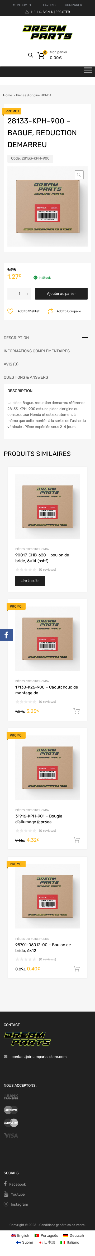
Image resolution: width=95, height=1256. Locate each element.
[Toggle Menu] (88, 72)
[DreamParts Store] (47, 38)
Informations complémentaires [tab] (37, 351)
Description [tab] (16, 337)
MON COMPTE (23, 5)
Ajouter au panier (61, 293)
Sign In (48, 12)
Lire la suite (30, 581)
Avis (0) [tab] (11, 364)
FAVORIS (49, 5)
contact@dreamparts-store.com (39, 1057)
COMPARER (73, 5)
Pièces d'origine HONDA (32, 549)
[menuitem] (20, 1236)
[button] (79, 174)
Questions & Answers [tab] (26, 377)
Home (7, 95)
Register (62, 12)
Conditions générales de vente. (62, 1225)
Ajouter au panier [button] (76, 711)
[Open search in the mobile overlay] (30, 55)
